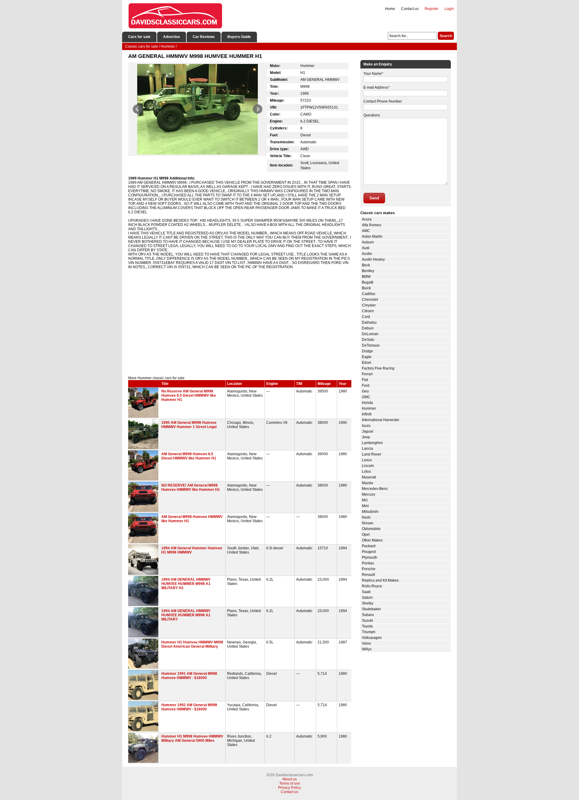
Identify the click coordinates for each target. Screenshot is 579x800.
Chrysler (369, 305)
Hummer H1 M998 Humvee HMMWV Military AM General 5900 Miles (192, 738)
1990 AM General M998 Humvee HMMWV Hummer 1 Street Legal (189, 425)
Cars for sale (139, 37)
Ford (365, 385)
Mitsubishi (370, 512)
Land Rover (371, 454)
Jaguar (367, 431)
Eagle (367, 357)
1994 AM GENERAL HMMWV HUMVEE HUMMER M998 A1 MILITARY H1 (185, 583)
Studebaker (371, 609)
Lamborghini (372, 443)
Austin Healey (373, 259)
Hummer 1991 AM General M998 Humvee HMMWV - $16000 (189, 675)
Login (449, 9)
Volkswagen (372, 638)
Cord (366, 317)
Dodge (367, 351)
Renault (368, 575)
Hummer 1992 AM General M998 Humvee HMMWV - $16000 (189, 707)
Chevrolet (370, 299)
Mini (365, 506)
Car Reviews (204, 37)
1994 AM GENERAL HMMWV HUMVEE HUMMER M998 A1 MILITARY (185, 615)
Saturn (367, 597)
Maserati (369, 477)
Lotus (366, 471)
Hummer (369, 408)
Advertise (171, 37)
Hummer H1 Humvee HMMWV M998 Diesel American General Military (192, 644)
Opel (366, 534)
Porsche (368, 569)
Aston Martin (372, 236)
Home (390, 9)
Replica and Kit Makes (380, 580)
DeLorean (370, 334)
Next (257, 109)
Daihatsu (369, 322)
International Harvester (380, 420)
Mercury (368, 494)
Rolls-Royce (372, 586)
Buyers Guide (239, 37)
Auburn (368, 242)
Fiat (365, 380)
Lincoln (368, 466)
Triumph (368, 632)
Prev (137, 109)
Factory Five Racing (378, 368)
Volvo (366, 643)
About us (289, 779)
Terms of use (289, 783)
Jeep (366, 437)
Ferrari (367, 374)
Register (431, 9)
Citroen (368, 311)
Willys (367, 649)
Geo (365, 391)
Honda (367, 403)
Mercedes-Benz (375, 489)
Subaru (368, 615)
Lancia (367, 448)
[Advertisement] (239, 324)
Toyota (367, 626)
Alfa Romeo (371, 225)
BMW (366, 277)
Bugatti (367, 282)
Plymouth (369, 557)
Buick (366, 288)
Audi (365, 248)
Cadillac (368, 294)
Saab (366, 592)
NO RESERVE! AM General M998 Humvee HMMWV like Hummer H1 (190, 487)
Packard (368, 546)
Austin (367, 254)
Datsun (368, 328)
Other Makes (372, 540)
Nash (366, 517)
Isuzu (366, 426)
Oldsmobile (371, 529)
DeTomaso (371, 345)
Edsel (366, 362)
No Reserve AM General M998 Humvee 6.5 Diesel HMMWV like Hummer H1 (188, 395)
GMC (366, 397)
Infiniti (367, 414)
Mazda (367, 483)
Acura (367, 219)
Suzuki (367, 620)
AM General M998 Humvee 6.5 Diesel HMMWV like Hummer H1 (188, 456)
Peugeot (369, 552)
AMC (366, 231)
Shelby (367, 603)
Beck (366, 265)
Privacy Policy (289, 788)
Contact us (410, 9)
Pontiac (368, 563)
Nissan (367, 523)
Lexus (367, 460)
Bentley (368, 271)
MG (365, 500)
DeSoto (368, 340)
